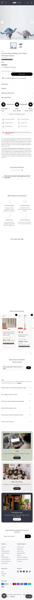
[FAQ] (17, 441)
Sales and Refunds (21, 553)
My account (19, 561)
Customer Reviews (5, 551)
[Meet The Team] (17, 472)
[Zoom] (17, 22)
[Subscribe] (28, 536)
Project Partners (4, 557)
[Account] (28, 2)
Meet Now (17, 488)
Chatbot (19, 383)
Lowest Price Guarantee (22, 557)
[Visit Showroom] (17, 502)
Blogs (2, 555)
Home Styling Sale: (9, 132)
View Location (17, 519)
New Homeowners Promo (22, 559)
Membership (20, 549)
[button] (28, 367)
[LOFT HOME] (17, 2)
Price (2, 62)
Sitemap (12, 596)
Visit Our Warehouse (5, 561)
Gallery (2, 549)
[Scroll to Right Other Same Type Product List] (30, 352)
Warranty (19, 555)
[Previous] (2, 22)
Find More (17, 457)
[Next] (31, 22)
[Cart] (31, 2)
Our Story (3, 547)
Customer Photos (5, 553)
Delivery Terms (20, 551)
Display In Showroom (7, 59)
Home (2, 51)
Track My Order (20, 547)
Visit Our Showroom (5, 559)
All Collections (4, 563)
